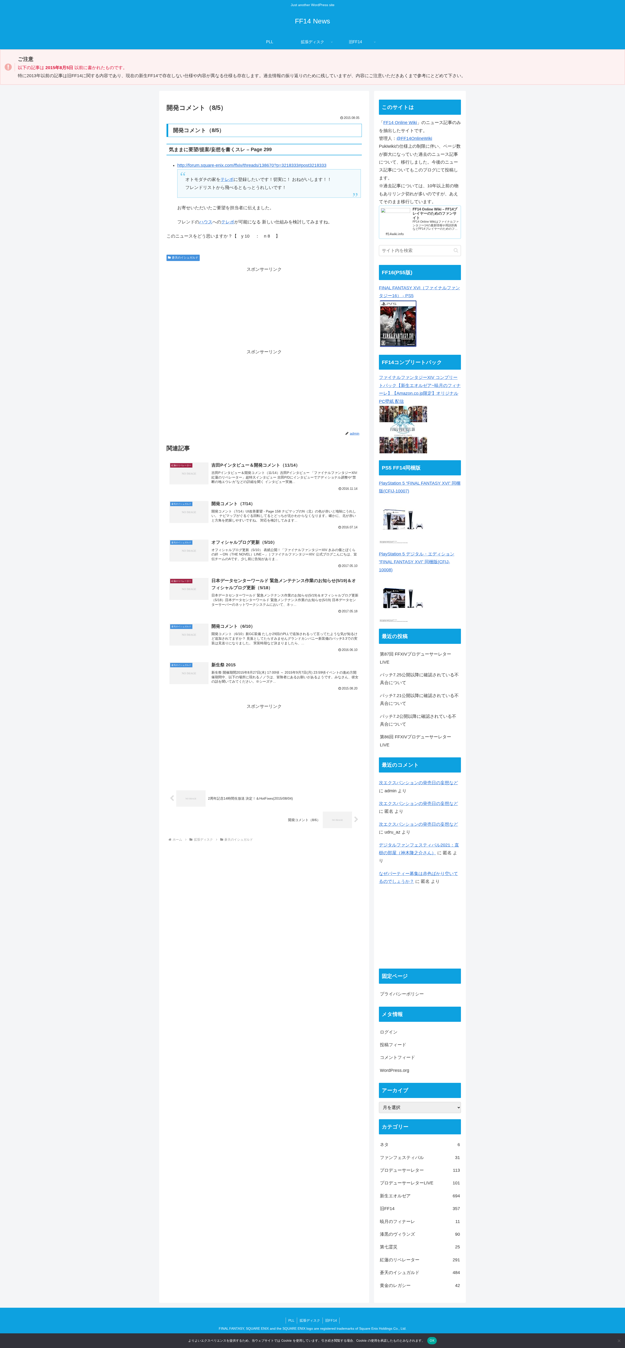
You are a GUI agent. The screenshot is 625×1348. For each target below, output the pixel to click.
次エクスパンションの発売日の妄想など (418, 782)
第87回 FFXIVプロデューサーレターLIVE (415, 658)
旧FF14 (331, 1320)
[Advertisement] (264, 307)
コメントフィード (397, 1057)
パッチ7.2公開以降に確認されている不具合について (418, 720)
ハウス (205, 221)
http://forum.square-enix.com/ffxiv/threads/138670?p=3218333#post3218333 (251, 165)
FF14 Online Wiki (400, 122)
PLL (291, 1320)
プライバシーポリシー (402, 994)
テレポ (227, 179)
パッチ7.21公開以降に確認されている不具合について (419, 699)
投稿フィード (393, 1044)
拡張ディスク (310, 1320)
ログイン (388, 1031)
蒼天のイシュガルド (185, 257)
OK (432, 1340)
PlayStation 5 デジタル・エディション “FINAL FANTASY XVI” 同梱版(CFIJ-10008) (416, 562)
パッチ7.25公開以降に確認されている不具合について (419, 678)
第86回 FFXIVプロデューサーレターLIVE (415, 740)
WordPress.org (394, 1070)
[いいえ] (618, 1340)
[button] (456, 250)
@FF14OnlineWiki (414, 138)
